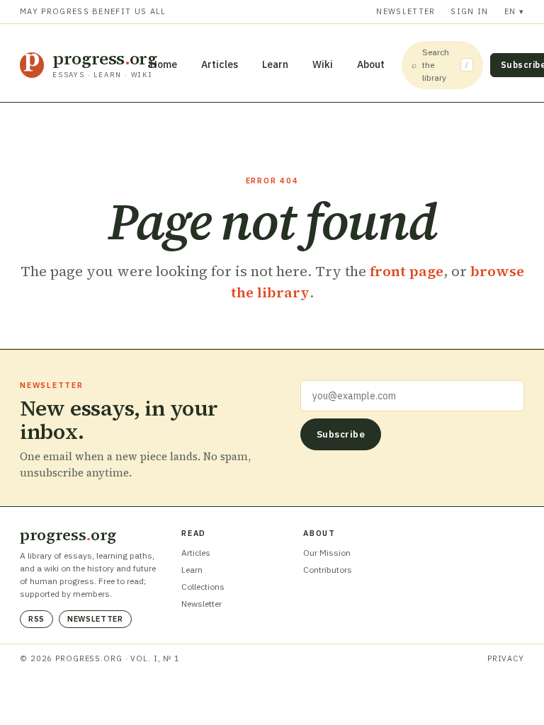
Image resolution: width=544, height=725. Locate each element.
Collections (203, 586)
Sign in (469, 11)
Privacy (505, 658)
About (371, 64)
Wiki (322, 64)
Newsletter (405, 11)
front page (406, 271)
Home (163, 64)
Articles (219, 64)
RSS (36, 619)
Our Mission (327, 552)
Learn (275, 64)
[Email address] (412, 395)
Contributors (327, 569)
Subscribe (341, 434)
